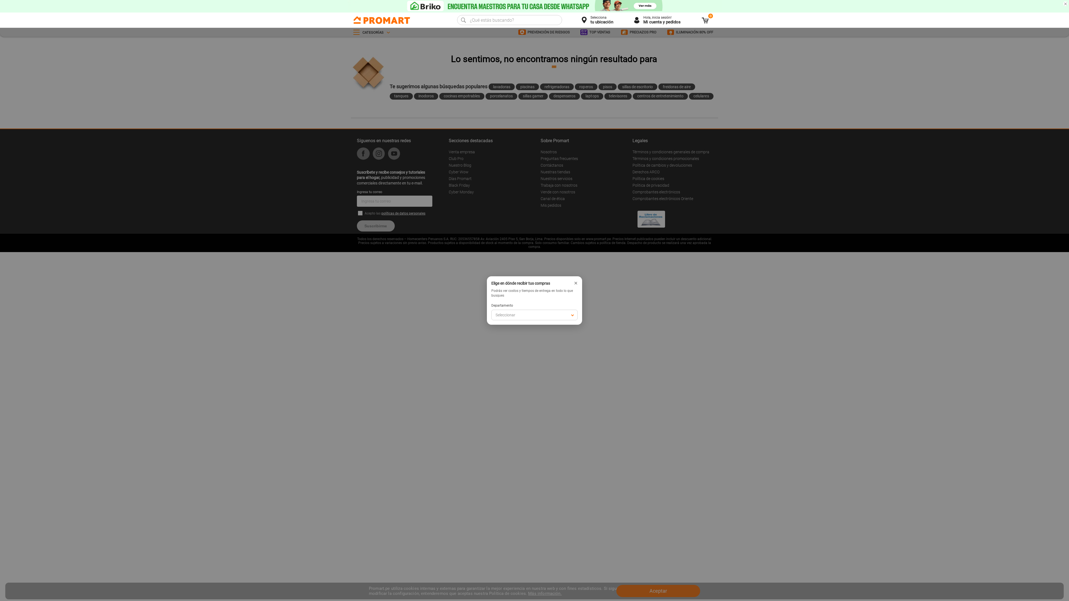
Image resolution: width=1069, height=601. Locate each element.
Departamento (502, 305)
